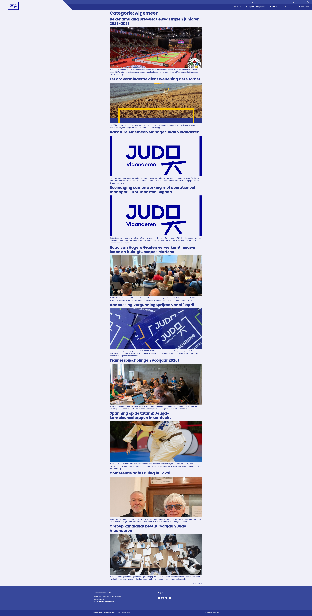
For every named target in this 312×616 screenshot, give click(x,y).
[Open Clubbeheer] (295, 7)
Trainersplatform (280, 2)
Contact (299, 2)
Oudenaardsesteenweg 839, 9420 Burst (108, 596)
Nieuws (243, 2)
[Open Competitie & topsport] (265, 7)
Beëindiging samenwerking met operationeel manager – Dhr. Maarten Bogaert (152, 189)
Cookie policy (126, 612)
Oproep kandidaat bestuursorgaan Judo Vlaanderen (148, 528)
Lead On (216, 612)
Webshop (291, 2)
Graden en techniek (232, 2)
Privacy (118, 612)
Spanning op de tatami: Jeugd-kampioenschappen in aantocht (140, 415)
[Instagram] (162, 598)
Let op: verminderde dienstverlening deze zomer (155, 79)
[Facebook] (159, 598)
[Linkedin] (166, 598)
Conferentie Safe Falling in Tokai (140, 473)
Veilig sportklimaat (253, 2)
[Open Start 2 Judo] (281, 7)
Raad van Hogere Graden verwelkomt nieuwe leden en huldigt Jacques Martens (152, 249)
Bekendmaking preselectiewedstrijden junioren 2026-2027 (155, 21)
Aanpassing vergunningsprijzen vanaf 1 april (152, 304)
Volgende (197, 583)
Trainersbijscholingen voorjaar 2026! (144, 360)
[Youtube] (170, 598)
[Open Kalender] (242, 7)
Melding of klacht (267, 2)
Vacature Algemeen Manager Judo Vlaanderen (154, 132)
